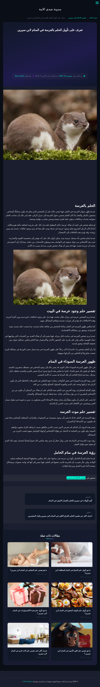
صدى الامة (93, 18)
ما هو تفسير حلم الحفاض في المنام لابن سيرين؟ (28, 570)
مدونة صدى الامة (50, 9)
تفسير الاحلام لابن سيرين (77, 18)
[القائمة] (97, 3)
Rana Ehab (20, 76)
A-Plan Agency (27, 681)
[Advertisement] (50, 52)
